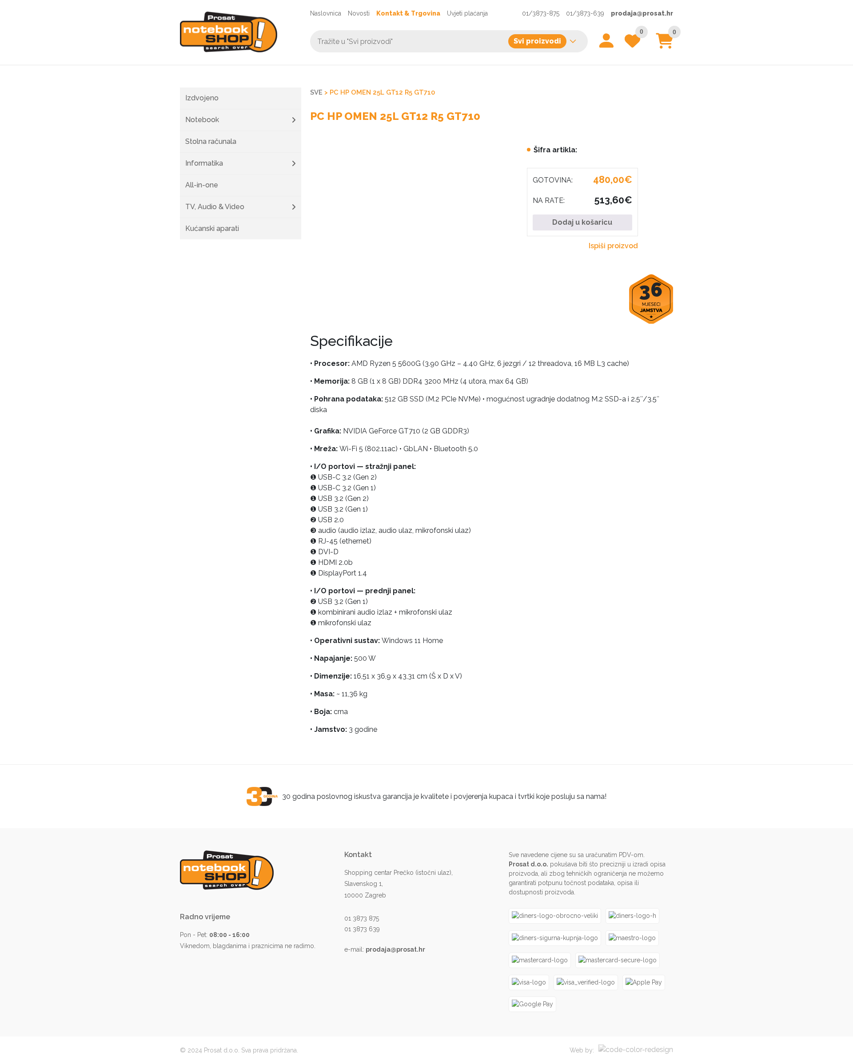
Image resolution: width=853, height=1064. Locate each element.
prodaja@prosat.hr (642, 13)
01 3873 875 (361, 918)
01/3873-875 (540, 13)
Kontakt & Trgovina (408, 13)
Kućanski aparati (212, 228)
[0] (664, 44)
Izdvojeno (202, 98)
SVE (316, 92)
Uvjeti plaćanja (467, 13)
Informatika (204, 163)
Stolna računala (210, 141)
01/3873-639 (585, 13)
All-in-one (201, 185)
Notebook (202, 119)
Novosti (359, 13)
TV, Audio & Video (214, 206)
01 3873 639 (362, 929)
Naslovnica (325, 13)
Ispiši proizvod (613, 246)
